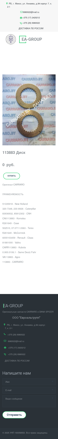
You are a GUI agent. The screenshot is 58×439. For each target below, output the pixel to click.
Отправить (14, 414)
